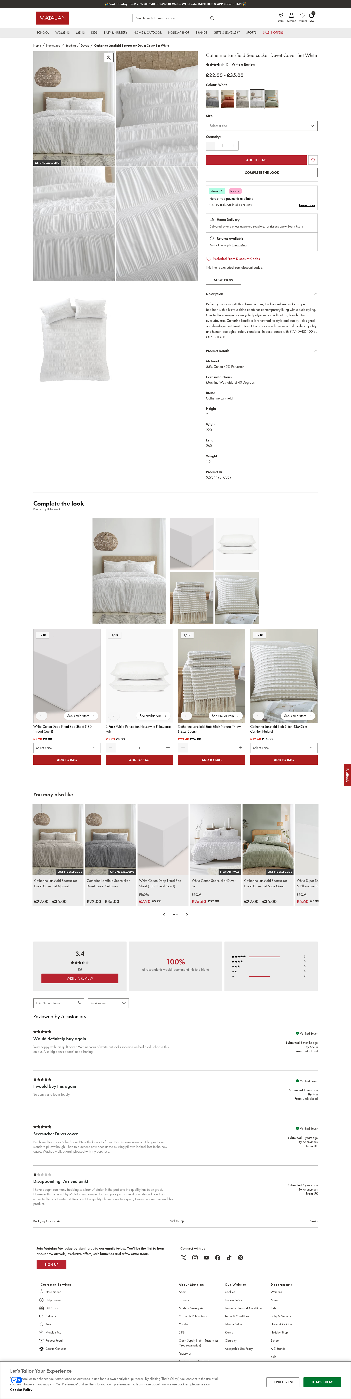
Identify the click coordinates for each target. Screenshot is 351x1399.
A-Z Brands (278, 1349)
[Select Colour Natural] (242, 99)
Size (209, 116)
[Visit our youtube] (206, 1257)
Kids (273, 1308)
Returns (50, 1324)
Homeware (53, 45)
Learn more (307, 205)
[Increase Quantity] (233, 145)
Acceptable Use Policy (239, 1349)
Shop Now (223, 280)
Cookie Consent (56, 1349)
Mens (274, 1300)
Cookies (230, 1292)
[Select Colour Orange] (227, 99)
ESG (181, 1332)
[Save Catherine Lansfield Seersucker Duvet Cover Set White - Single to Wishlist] (313, 160)
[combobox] (262, 126)
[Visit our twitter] (183, 1257)
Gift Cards (52, 1308)
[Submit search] (212, 18)
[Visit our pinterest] (240, 1257)
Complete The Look (262, 172)
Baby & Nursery (281, 1316)
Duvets (85, 45)
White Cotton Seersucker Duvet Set (213, 883)
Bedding (70, 45)
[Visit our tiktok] (229, 1257)
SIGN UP (51, 1264)
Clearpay (230, 1340)
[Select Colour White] (257, 99)
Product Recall (54, 1340)
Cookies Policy (21, 1389)
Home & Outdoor (282, 1324)
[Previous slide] (164, 914)
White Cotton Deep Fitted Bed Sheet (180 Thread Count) (160, 883)
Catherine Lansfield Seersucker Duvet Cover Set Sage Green (265, 883)
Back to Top (176, 1221)
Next (314, 1221)
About (182, 1292)
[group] (50, 901)
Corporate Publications (193, 1316)
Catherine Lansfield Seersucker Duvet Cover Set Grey (108, 883)
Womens (276, 1292)
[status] (222, 145)
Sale (273, 1357)
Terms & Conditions (237, 1316)
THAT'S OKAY (322, 1382)
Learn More (295, 226)
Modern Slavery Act (191, 1308)
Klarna (229, 1332)
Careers (184, 1300)
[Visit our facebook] (217, 1257)
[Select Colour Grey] (212, 99)
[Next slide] (187, 914)
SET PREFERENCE (283, 1382)
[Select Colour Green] (271, 99)
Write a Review (243, 64)
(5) (227, 65)
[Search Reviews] (80, 1003)
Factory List (185, 1353)
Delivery (51, 1316)
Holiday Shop (279, 1332)
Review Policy (233, 1300)
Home (37, 45)
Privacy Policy (233, 1324)
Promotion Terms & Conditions (243, 1308)
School (275, 1340)
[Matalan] (52, 18)
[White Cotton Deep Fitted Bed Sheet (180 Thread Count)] (163, 839)
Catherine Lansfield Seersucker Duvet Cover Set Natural (55, 883)
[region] (175, 1380)
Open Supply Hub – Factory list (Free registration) (198, 1343)
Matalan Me (53, 1332)
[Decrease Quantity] (210, 145)
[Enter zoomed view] (109, 57)
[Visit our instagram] (195, 1257)
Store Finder (53, 1292)
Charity (183, 1324)
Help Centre (53, 1300)
